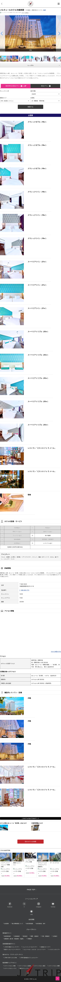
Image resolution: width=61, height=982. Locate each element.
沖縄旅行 (30, 938)
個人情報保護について (17, 923)
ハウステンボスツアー (54, 949)
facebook (9, 906)
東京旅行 (25, 936)
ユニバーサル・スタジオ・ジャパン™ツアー (35, 949)
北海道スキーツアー (46, 947)
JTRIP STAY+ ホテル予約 (10, 957)
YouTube (53, 906)
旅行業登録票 (29, 923)
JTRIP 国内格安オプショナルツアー (29, 957)
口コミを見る (25, 12)
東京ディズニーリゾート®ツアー (12, 949)
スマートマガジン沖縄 (9, 965)
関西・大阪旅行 (35, 936)
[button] (2, 33)
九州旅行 (55, 936)
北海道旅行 (17, 936)
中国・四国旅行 (46, 936)
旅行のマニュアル (24, 968)
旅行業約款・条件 (40, 923)
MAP (44, 10)
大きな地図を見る (56, 651)
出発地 (32, 98)
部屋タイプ (3, 98)
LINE (31, 914)
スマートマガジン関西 (54, 965)
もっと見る (31, 65)
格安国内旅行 (7, 936)
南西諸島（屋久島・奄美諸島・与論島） (14, 938)
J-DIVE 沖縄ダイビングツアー (11, 947)
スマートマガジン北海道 (25, 965)
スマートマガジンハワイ (10, 968)
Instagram (38, 906)
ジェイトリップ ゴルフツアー (30, 947)
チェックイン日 (4, 91)
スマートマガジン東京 (39, 965)
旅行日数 (33, 91)
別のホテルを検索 (30, 841)
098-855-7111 (25, 590)
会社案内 (6, 923)
